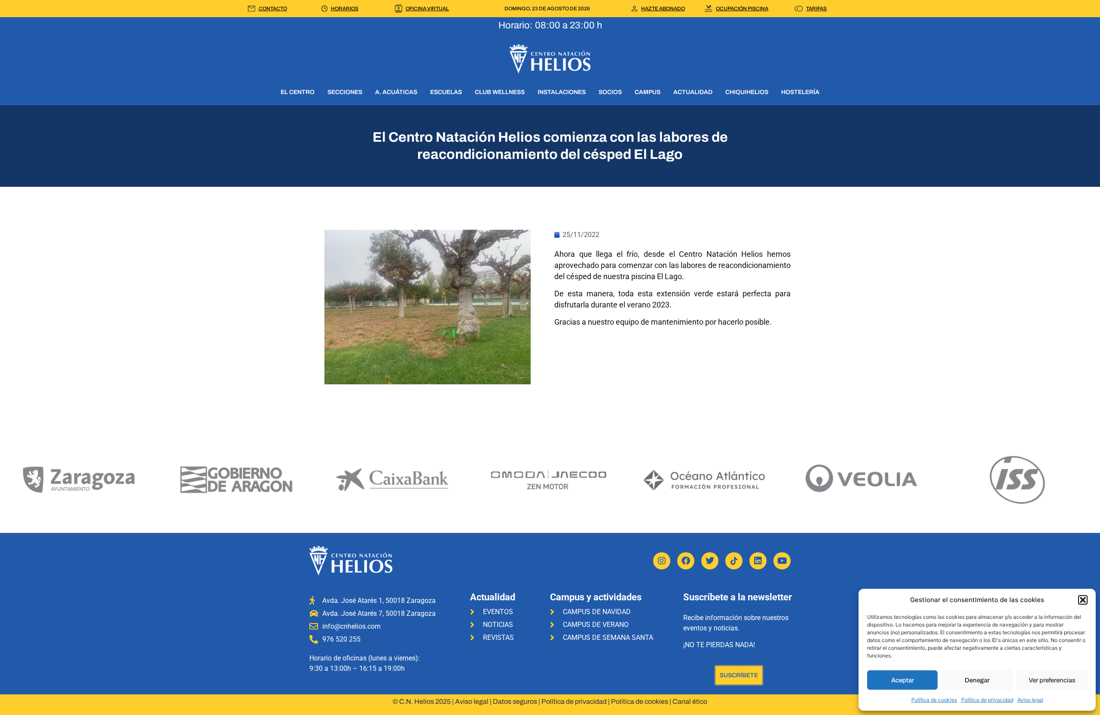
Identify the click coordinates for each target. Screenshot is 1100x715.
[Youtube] (782, 560)
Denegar (977, 680)
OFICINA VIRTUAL (427, 9)
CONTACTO (273, 9)
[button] (1083, 600)
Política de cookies (934, 700)
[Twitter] (709, 560)
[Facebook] (685, 560)
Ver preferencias (1052, 680)
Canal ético (689, 701)
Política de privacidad (987, 700)
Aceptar (902, 680)
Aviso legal (1030, 700)
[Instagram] (661, 560)
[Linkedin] (758, 560)
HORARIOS (344, 9)
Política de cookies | (641, 701)
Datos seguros (515, 701)
